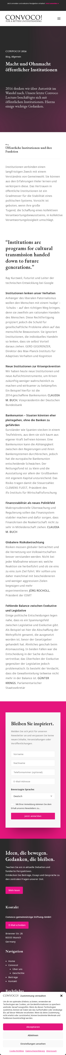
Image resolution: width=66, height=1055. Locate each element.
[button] (61, 995)
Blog (8, 56)
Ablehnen (33, 1035)
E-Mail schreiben (17, 925)
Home (11, 961)
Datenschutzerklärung (35, 1051)
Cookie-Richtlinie (17, 1051)
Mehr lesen (14, 890)
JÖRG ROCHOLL (39, 590)
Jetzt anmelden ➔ (52, 3)
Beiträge (13, 977)
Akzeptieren (33, 1026)
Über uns (17, 969)
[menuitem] (26, 7)
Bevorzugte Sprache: (23, 789)
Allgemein (16, 56)
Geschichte (18, 973)
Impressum (51, 1051)
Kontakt (12, 981)
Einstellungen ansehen (33, 1043)
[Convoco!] (24, 18)
